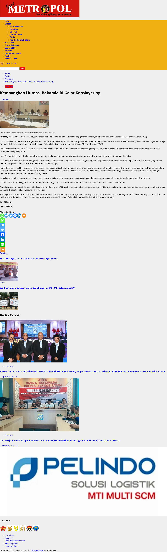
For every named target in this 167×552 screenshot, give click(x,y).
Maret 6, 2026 (8, 445)
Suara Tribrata (12, 45)
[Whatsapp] (2, 215)
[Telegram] (6, 215)
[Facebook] (15, 215)
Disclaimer (9, 535)
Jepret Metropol (13, 53)
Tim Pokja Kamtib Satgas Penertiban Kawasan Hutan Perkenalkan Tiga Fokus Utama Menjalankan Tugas (60, 440)
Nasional (14, 29)
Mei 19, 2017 (7, 99)
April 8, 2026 (8, 376)
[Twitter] (11, 215)
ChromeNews (37, 550)
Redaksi (8, 538)
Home (8, 21)
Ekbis (12, 37)
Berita (8, 23)
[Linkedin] (19, 215)
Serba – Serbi (11, 58)
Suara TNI (10, 42)
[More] (24, 215)
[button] (0, 66)
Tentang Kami (11, 543)
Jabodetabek (16, 34)
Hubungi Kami (11, 546)
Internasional (16, 26)
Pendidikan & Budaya (20, 40)
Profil (7, 56)
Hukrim (8, 50)
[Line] (2, 244)
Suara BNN (10, 48)
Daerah (13, 31)
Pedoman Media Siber (15, 540)
